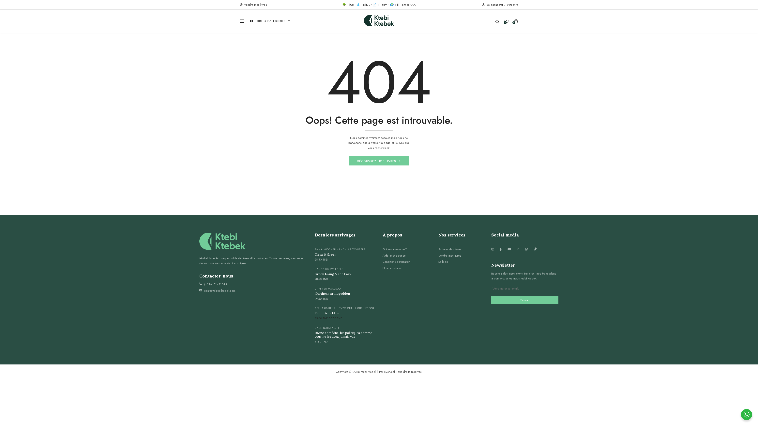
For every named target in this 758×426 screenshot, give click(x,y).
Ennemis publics (327, 313)
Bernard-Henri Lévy (329, 308)
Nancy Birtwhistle (351, 249)
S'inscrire (512, 5)
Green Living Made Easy (333, 274)
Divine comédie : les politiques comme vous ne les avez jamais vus (343, 334)
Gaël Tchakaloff (327, 328)
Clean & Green (325, 254)
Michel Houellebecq (359, 308)
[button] (516, 21)
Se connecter (495, 5)
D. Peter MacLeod (328, 289)
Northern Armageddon (332, 293)
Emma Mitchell (326, 249)
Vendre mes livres (255, 5)
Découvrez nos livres (377, 161)
